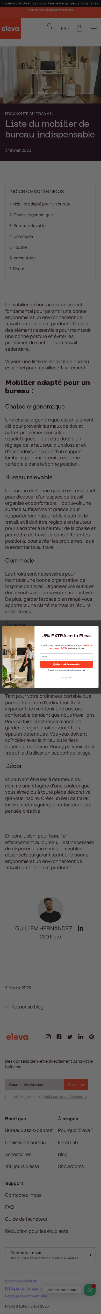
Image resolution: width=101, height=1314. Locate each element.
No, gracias (67, 677)
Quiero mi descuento (66, 664)
